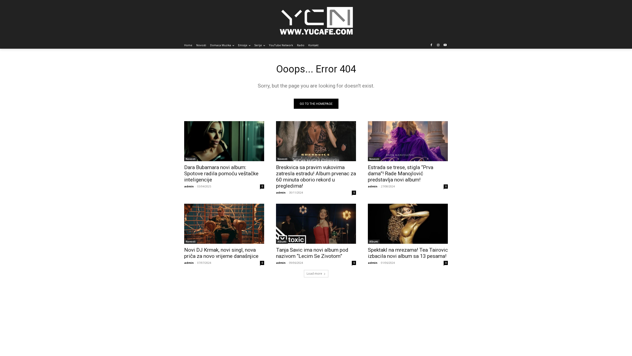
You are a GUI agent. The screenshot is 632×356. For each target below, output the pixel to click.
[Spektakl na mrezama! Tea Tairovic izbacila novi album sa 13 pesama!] (408, 224)
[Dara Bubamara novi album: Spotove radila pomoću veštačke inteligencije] (224, 141)
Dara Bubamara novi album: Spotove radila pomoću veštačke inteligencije (221, 173)
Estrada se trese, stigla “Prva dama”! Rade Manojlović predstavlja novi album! (400, 173)
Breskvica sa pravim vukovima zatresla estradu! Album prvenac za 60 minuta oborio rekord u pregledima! (316, 176)
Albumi (281, 241)
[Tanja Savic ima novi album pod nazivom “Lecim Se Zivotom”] (316, 224)
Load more (314, 273)
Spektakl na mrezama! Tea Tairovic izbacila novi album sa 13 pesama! (408, 253)
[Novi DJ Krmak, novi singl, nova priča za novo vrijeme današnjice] (224, 224)
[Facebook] (431, 45)
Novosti (191, 159)
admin (189, 186)
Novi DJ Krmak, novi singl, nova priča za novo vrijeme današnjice (221, 253)
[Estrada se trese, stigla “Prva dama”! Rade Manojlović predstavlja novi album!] (408, 141)
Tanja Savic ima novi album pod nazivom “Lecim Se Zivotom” (312, 253)
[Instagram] (438, 45)
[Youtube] (445, 45)
